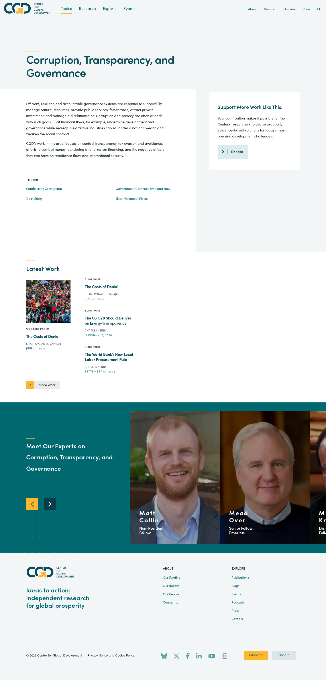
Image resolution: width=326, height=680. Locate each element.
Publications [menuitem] (240, 578)
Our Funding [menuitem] (172, 578)
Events (129, 8)
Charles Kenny (96, 330)
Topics (66, 8)
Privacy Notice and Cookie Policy (110, 655)
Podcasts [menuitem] (238, 602)
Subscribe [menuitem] (289, 9)
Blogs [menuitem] (235, 586)
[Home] (30, 8)
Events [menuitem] (236, 594)
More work (47, 385)
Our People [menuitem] (171, 594)
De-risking (34, 199)
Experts (109, 8)
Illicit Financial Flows (132, 199)
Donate (237, 152)
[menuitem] (318, 9)
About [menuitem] (252, 9)
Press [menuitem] (306, 9)
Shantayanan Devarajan (43, 343)
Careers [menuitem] (237, 619)
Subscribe (256, 655)
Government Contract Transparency (143, 189)
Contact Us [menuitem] (171, 602)
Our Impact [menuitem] (171, 586)
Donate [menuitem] (269, 9)
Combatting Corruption (44, 189)
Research (87, 8)
